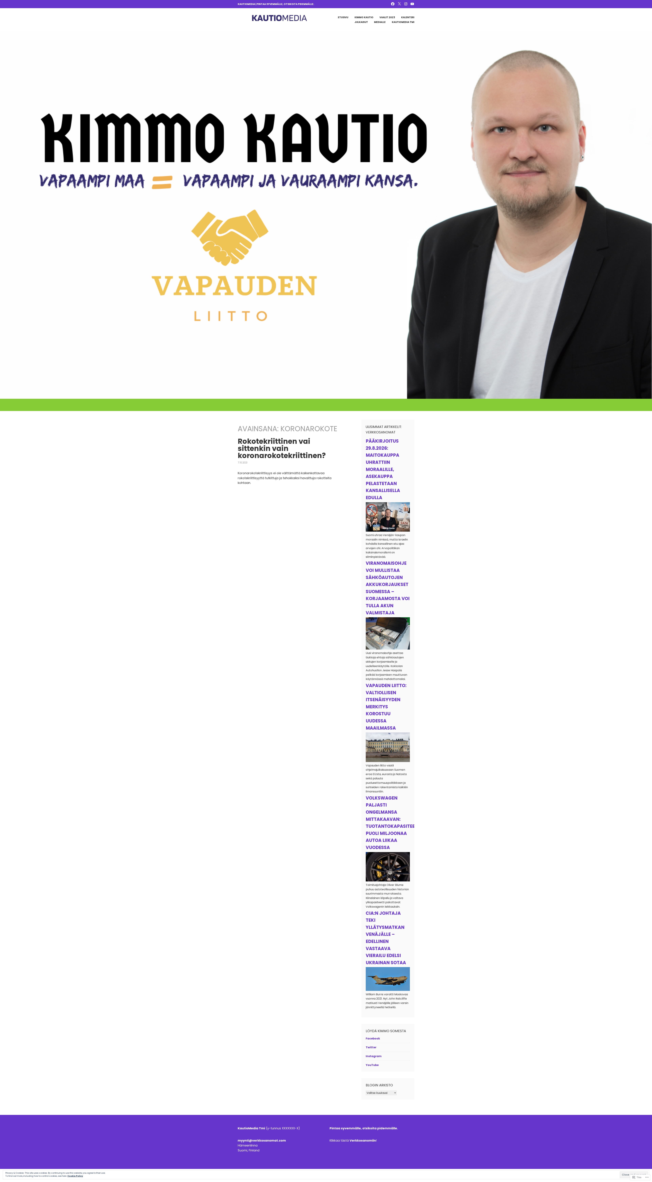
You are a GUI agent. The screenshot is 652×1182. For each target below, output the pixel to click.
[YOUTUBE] (412, 3)
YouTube (372, 1065)
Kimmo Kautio (364, 17)
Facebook (373, 1038)
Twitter (371, 1047)
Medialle (380, 22)
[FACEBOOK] (393, 3)
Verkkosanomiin (363, 1140)
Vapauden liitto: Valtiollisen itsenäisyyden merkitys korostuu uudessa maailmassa (386, 706)
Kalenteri (407, 17)
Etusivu (343, 17)
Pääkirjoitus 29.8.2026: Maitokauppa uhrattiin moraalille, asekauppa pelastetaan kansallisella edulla (383, 469)
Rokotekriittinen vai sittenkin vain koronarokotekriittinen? (282, 448)
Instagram (374, 1056)
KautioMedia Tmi (403, 22)
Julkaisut (361, 22)
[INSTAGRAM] (406, 3)
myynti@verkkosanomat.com (262, 1140)
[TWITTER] (399, 3)
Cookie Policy (75, 1176)
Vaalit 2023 (387, 17)
